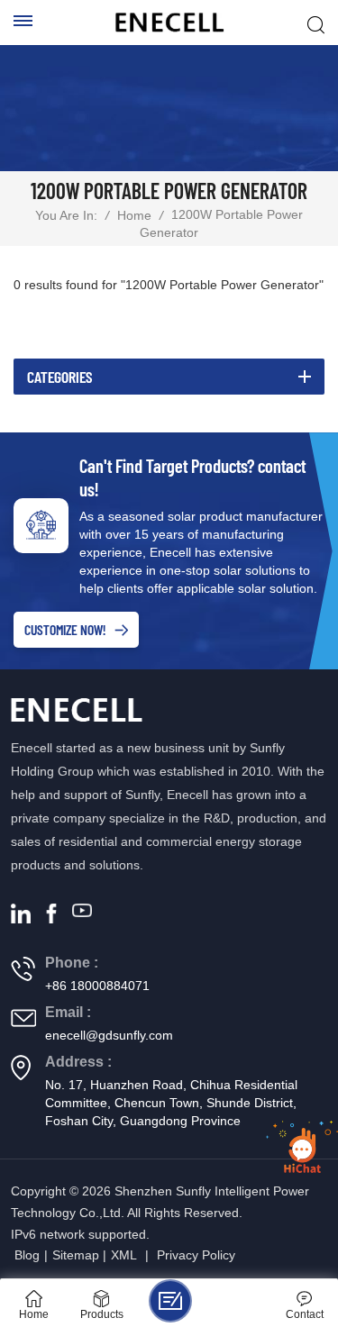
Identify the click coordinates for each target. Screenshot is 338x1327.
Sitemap (75, 1255)
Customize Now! (64, 629)
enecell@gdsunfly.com (109, 1035)
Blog (27, 1255)
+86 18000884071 (97, 985)
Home (134, 215)
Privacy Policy (196, 1255)
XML (124, 1255)
